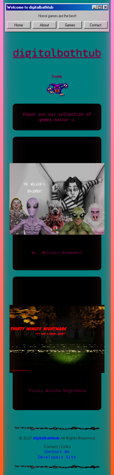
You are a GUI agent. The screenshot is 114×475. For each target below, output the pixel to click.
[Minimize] (94, 7)
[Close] (105, 7)
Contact (96, 25)
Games (70, 25)
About (44, 25)
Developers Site (57, 457)
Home (19, 25)
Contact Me (57, 451)
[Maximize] (99, 7)
